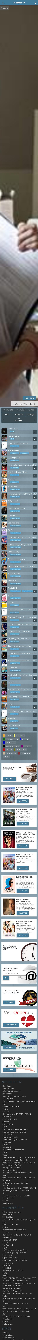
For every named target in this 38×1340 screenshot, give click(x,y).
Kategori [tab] (18, 415)
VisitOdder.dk (11, 1025)
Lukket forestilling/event (11, 1091)
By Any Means (7, 1142)
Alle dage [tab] (18, 419)
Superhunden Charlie (10, 1137)
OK (6, 978)
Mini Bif (5, 1155)
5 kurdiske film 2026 (9, 1119)
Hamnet (5, 1185)
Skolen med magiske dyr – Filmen (14, 1140)
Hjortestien (6, 1180)
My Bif (4, 1152)
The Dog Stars (7, 1099)
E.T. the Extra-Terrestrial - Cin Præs (15, 1183)
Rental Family (7, 1135)
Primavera (6, 1145)
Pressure (5, 1122)
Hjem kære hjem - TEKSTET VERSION (23, 405)
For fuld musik (7, 1203)
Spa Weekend (7, 1124)
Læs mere (9, 1002)
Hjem (4, 1193)
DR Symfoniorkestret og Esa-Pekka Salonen (18, 1163)
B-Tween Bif (7, 1117)
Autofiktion (6, 1112)
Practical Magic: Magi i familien (14, 1132)
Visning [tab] (30, 415)
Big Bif (4, 1127)
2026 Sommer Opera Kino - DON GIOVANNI (18, 1178)
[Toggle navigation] (35, 2)
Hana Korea (6, 1086)
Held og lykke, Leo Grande (11, 1168)
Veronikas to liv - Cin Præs (12, 1165)
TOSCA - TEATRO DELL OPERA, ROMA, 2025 (19, 1157)
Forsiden (5, 1333)
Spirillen (5, 1109)
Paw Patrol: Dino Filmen (11, 1106)
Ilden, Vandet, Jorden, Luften (12, 1170)
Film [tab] (6, 415)
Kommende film (8, 1338)
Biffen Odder (19, 3)
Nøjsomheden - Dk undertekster (14, 1096)
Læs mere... (9, 779)
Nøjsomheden (7, 1094)
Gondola (5, 1201)
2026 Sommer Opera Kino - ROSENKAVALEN (19, 1188)
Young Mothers (8, 1089)
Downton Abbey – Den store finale (15, 1160)
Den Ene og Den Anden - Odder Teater (16, 1191)
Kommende (21, 410)
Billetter (23, 801)
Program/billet (8, 410)
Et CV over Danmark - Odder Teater (15, 1129)
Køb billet (29, 398)
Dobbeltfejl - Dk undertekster (13, 1150)
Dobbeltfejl (6, 1147)
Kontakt (31, 410)
